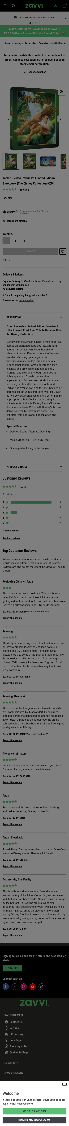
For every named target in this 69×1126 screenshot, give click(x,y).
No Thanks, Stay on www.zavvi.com (34, 1120)
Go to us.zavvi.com (34, 1111)
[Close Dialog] (64, 1084)
